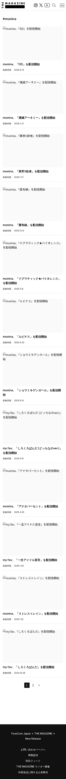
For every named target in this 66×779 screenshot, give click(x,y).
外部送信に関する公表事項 (33, 772)
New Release (33, 738)
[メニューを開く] (62, 5)
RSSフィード (33, 760)
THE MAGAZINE (43, 733)
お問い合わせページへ (33, 749)
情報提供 (33, 755)
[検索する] (54, 5)
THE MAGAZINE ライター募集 (33, 766)
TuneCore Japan (21, 733)
